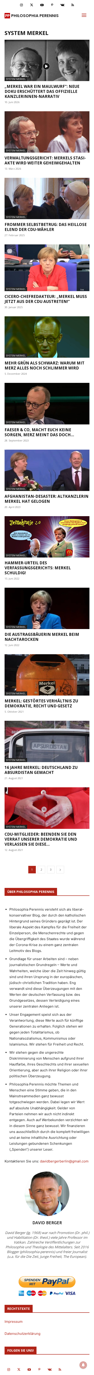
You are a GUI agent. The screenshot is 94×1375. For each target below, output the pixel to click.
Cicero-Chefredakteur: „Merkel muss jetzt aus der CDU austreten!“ (46, 299)
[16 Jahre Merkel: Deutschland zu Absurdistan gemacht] (47, 741)
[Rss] (73, 5)
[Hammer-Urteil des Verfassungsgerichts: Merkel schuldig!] (47, 536)
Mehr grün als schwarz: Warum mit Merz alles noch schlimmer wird (44, 365)
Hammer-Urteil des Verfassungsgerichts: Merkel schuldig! (38, 567)
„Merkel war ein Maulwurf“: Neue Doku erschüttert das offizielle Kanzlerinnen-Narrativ (42, 91)
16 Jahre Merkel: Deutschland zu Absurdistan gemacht (41, 770)
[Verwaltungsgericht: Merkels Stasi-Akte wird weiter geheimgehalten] (47, 132)
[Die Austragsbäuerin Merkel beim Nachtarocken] (47, 608)
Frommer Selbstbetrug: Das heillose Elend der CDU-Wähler (46, 227)
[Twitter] (32, 5)
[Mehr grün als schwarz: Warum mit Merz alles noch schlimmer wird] (47, 337)
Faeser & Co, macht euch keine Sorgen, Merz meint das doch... (39, 432)
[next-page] (60, 869)
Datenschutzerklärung (22, 1333)
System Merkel (16, 79)
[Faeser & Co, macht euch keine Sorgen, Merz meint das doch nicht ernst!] (47, 403)
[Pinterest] (52, 5)
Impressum (14, 1321)
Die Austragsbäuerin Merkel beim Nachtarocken (42, 637)
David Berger (47, 1222)
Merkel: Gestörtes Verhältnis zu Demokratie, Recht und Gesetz (41, 703)
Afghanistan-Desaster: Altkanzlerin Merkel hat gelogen (47, 499)
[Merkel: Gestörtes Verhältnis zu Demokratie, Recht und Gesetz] (47, 675)
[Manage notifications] (83, 1365)
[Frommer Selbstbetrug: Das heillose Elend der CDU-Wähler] (47, 198)
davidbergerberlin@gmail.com (64, 1161)
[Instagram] (21, 5)
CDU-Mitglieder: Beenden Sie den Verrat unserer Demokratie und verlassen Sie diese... (41, 839)
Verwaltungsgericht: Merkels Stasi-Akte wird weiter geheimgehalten (45, 160)
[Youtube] (42, 5)
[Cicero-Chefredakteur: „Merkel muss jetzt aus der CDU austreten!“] (47, 267)
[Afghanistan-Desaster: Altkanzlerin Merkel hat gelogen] (47, 470)
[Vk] (62, 5)
